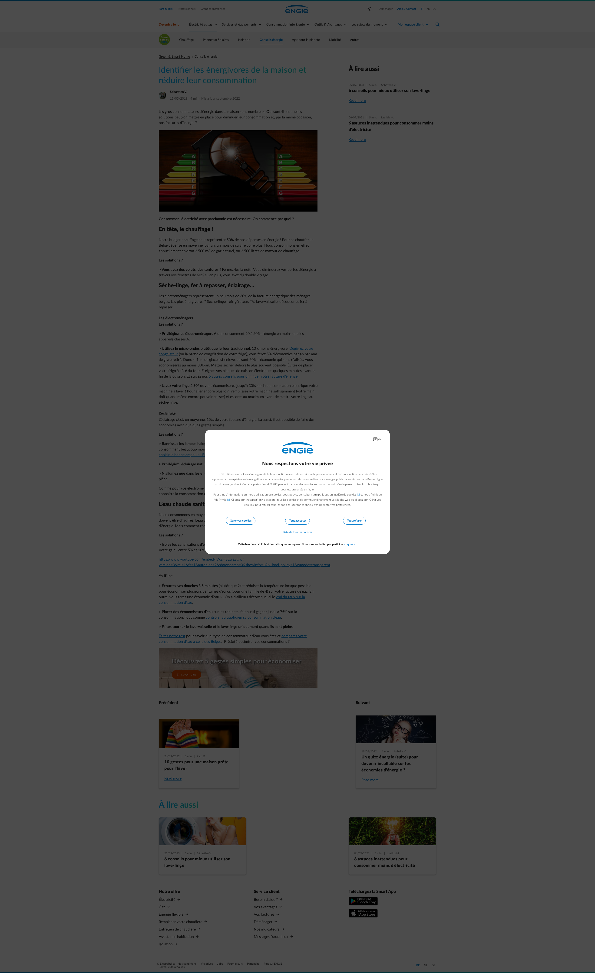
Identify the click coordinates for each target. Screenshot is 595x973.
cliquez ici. (350, 544)
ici (358, 494)
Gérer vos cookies (240, 520)
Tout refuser (354, 520)
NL (381, 439)
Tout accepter (297, 520)
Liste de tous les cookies (297, 532)
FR (375, 439)
